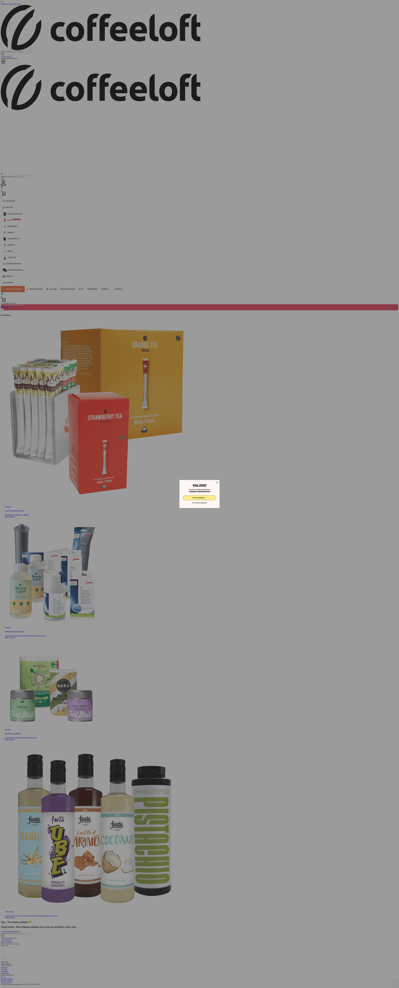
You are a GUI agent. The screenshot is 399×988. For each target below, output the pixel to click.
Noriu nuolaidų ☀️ (199, 498)
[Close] (217, 482)
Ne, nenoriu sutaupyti (199, 503)
